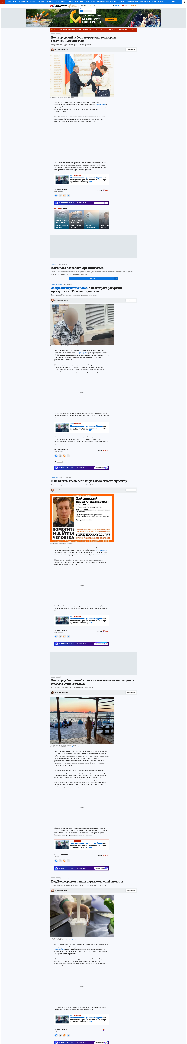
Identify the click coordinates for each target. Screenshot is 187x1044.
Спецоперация (23, 1)
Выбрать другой (87, 11)
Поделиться (131, 49)
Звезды (63, 1)
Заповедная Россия (113, 29)
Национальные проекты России (128, 1)
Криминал (59, 461)
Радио (117, 5)
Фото (10, 1)
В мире (57, 1)
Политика (33, 1)
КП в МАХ (95, 29)
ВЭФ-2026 (65, 29)
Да (81, 11)
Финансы (161, 1)
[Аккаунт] (184, 2)
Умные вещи (54, 264)
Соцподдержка (79, 1)
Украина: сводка (87, 29)
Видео (15, 1)
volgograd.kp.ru (100, 104)
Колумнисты (100, 1)
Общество (41, 1)
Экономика (49, 1)
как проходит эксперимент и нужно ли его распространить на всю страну (88, 180)
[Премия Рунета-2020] (72, 6)
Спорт (93, 1)
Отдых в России (102, 29)
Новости (59, 29)
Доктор (154, 1)
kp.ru (106, 190)
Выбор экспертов (144, 1)
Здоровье (70, 1)
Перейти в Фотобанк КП (72, 746)
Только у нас (71, 29)
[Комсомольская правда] (58, 5)
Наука (87, 1)
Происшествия (111, 1)
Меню (2, 2)
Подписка (133, 5)
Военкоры (78, 29)
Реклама (124, 5)
